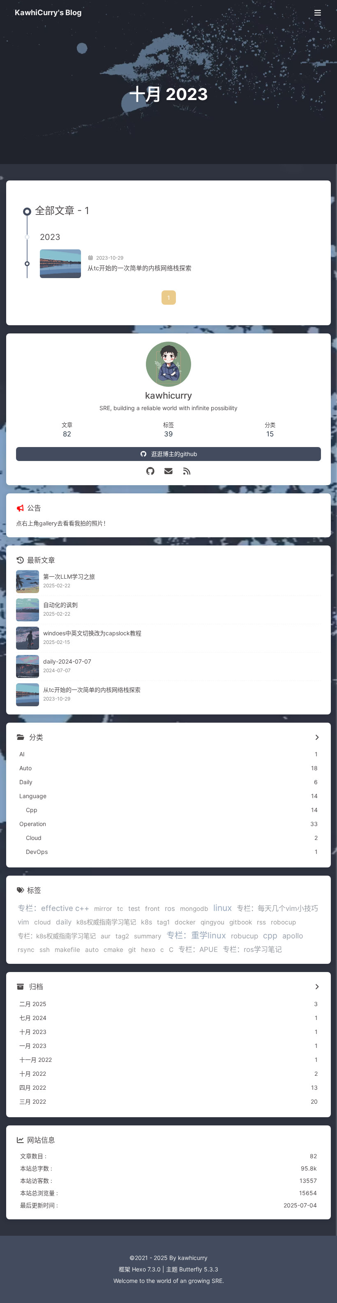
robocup (283, 922)
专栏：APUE (198, 949)
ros (170, 908)
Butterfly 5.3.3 (198, 1269)
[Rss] (187, 471)
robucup (244, 936)
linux (222, 908)
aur (106, 936)
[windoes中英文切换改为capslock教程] (27, 638)
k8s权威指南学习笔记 (106, 922)
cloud (42, 922)
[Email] (169, 471)
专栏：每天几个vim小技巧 (277, 908)
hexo (148, 950)
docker (185, 922)
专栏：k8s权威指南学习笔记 (57, 936)
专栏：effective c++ (53, 908)
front (152, 909)
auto (92, 950)
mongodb (194, 909)
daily (64, 922)
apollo (292, 935)
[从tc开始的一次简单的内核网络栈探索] (60, 263)
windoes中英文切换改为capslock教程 (92, 633)
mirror (103, 909)
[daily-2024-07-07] (27, 666)
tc (120, 909)
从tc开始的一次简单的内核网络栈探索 (140, 268)
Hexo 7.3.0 (146, 1269)
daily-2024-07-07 (67, 661)
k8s (146, 922)
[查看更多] (316, 738)
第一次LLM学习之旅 (69, 576)
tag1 (163, 922)
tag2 (122, 936)
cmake (113, 950)
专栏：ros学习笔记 (252, 949)
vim (23, 922)
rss (261, 922)
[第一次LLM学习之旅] (27, 581)
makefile (67, 950)
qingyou (212, 922)
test (134, 908)
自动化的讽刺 (60, 604)
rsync (26, 950)
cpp (270, 935)
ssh (44, 950)
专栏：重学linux (196, 935)
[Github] (150, 471)
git (132, 950)
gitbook (240, 922)
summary (148, 936)
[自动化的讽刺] (27, 609)
